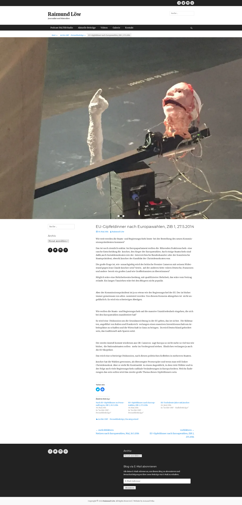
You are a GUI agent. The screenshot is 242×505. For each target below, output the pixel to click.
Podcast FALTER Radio (61, 27)
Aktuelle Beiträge (87, 27)
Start (54, 35)
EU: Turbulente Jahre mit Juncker (175, 322)
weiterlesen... (132, 98)
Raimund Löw (64, 14)
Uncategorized (131, 338)
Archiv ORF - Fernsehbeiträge (73, 35)
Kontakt (129, 27)
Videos (104, 27)
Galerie (116, 27)
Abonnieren (129, 407)
